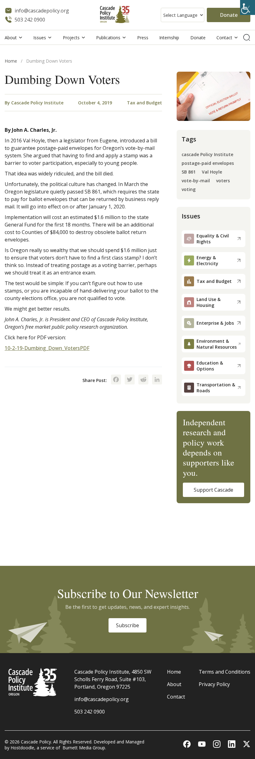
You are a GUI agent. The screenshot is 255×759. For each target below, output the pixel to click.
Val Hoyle (212, 172)
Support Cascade (213, 489)
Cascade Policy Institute (37, 103)
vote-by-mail (196, 181)
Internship (169, 38)
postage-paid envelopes (208, 163)
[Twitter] (130, 380)
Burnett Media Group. (84, 748)
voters (223, 181)
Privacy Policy (214, 684)
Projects (71, 38)
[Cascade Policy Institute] (115, 15)
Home (11, 61)
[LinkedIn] (157, 380)
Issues (39, 38)
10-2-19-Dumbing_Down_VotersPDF (47, 348)
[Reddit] (143, 380)
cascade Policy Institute (207, 154)
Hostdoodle (22, 748)
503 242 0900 (89, 711)
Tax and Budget (144, 103)
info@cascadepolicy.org (101, 699)
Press (142, 38)
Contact (224, 38)
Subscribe (127, 625)
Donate (229, 15)
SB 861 (189, 172)
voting (189, 189)
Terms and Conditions (224, 671)
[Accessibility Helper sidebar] (247, 7)
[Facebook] (116, 380)
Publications (108, 38)
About (11, 38)
